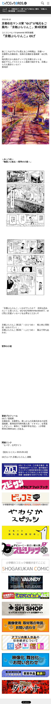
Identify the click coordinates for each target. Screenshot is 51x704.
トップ (4, 9)
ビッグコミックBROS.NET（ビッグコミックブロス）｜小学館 (14, 3)
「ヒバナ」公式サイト (12, 445)
